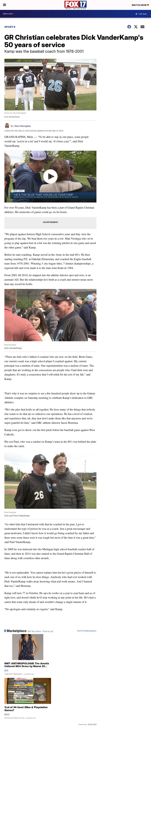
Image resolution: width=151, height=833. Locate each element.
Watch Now (139, 5)
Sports (9, 26)
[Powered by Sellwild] (92, 724)
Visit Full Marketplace (86, 631)
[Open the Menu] (4, 5)
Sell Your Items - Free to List (40, 631)
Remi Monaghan (22, 126)
